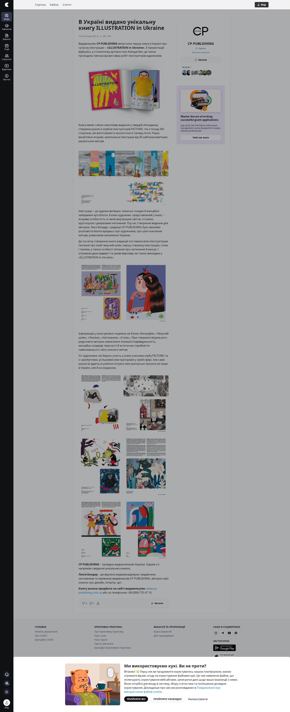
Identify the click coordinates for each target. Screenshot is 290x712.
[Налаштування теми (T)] (6, 692)
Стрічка (40, 5)
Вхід (263, 4)
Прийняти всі (136, 699)
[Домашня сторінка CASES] (6, 4)
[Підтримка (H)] (6, 674)
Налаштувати (198, 699)
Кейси (54, 5)
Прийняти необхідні (167, 699)
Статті (67, 5)
